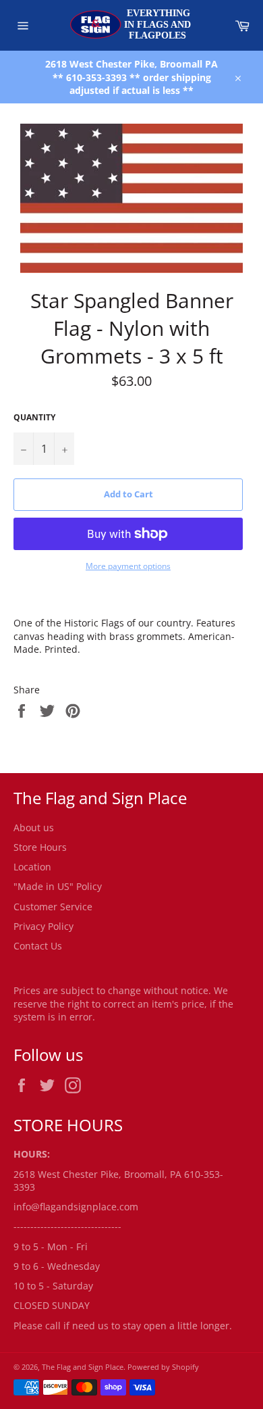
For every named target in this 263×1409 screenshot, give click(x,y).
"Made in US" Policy (57, 886)
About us (33, 827)
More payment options (128, 566)
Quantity (34, 417)
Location (32, 866)
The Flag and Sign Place (82, 1367)
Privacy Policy (43, 926)
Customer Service (52, 906)
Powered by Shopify (163, 1367)
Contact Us (37, 945)
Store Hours (40, 847)
